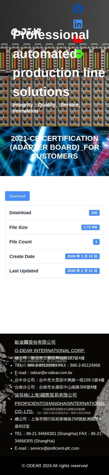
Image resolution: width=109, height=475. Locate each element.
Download (17, 196)
